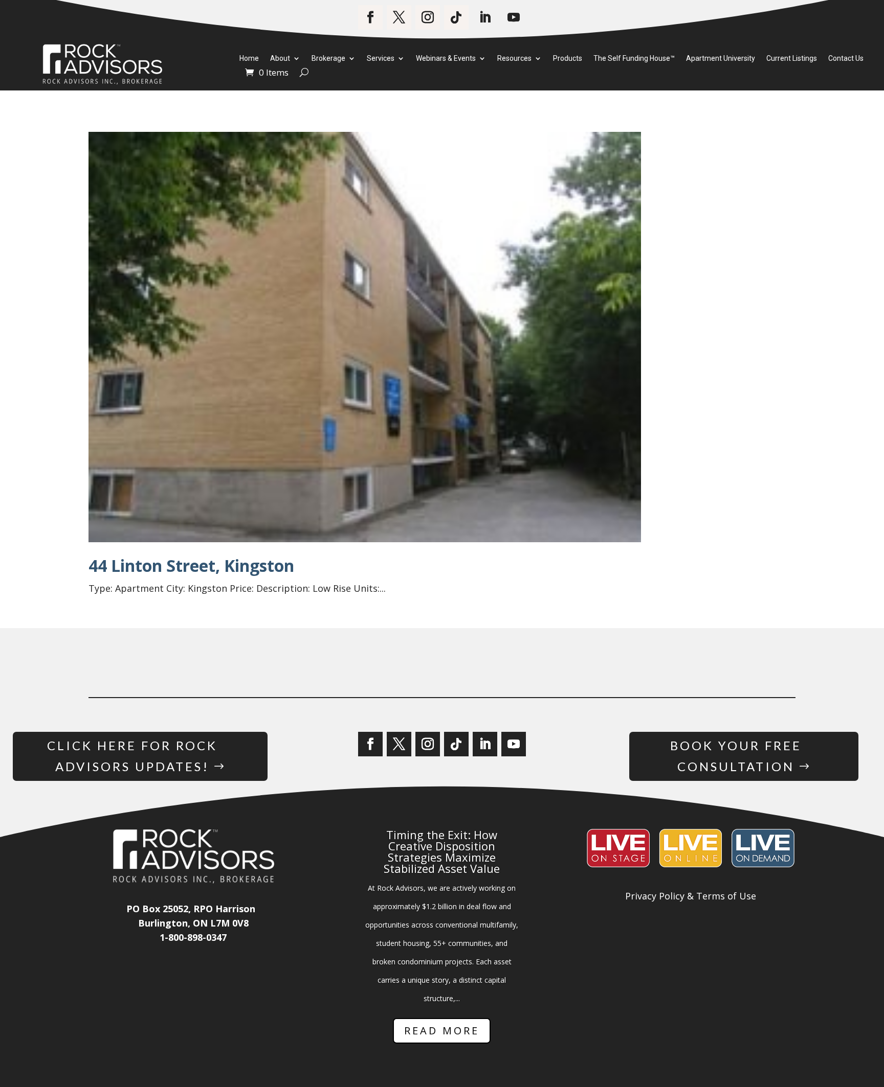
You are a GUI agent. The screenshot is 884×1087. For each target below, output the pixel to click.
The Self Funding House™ (634, 58)
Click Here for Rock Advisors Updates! (132, 756)
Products (567, 58)
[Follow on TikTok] (456, 17)
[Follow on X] (399, 17)
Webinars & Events (446, 58)
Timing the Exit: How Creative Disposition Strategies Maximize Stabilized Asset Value (442, 851)
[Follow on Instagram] (427, 17)
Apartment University (720, 58)
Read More (441, 1030)
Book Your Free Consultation (736, 756)
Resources (514, 58)
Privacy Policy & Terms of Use (690, 896)
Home (249, 58)
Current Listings (791, 58)
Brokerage (328, 58)
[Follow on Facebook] (370, 17)
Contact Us (846, 58)
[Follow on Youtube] (513, 17)
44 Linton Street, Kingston (191, 565)
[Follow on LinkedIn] (485, 17)
